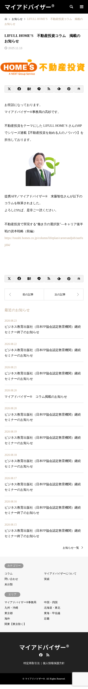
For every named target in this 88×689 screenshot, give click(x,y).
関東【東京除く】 (15, 624)
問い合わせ (11, 579)
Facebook (40, 654)
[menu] (81, 7)
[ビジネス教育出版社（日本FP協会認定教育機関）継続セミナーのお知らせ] (63, 294)
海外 (7, 618)
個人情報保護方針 (54, 663)
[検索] (71, 7)
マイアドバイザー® (44, 647)
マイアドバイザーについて (60, 573)
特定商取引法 (31, 663)
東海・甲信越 (52, 613)
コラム (9, 573)
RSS (47, 654)
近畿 (46, 618)
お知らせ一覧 (71, 547)
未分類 (9, 584)
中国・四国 (51, 602)
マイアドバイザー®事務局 (20, 602)
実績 (46, 579)
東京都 (9, 613)
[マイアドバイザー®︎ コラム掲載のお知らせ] (24, 294)
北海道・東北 (52, 607)
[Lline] (39, 89)
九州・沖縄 (11, 607)
